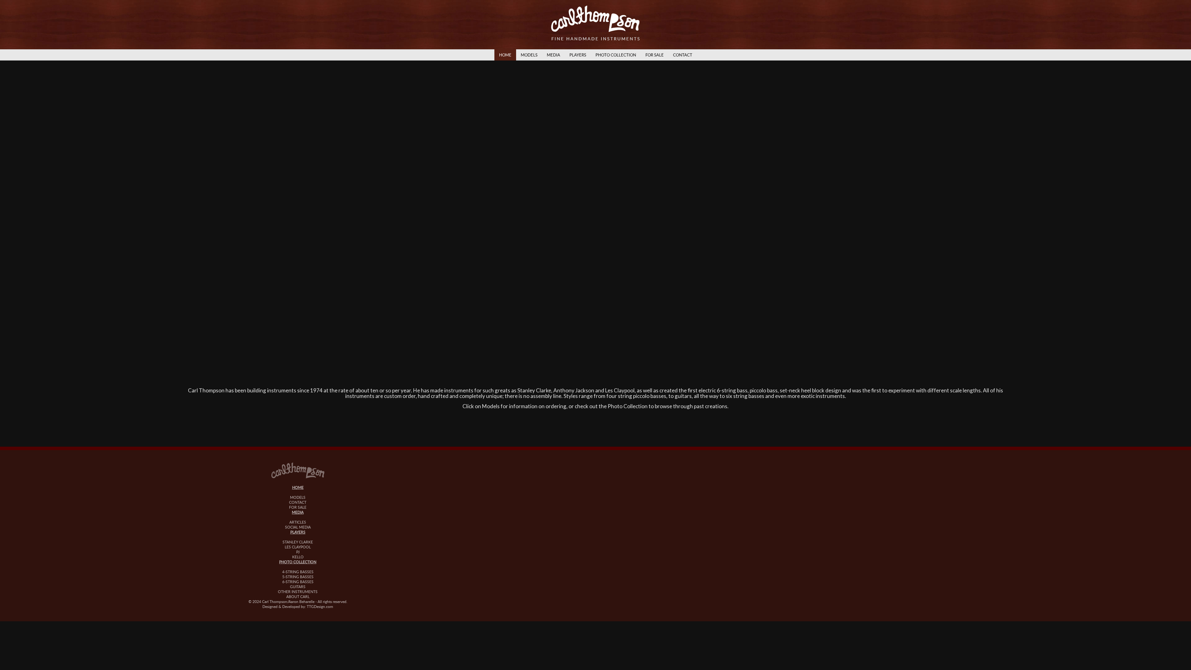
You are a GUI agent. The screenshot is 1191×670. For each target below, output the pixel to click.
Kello (298, 556)
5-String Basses (298, 576)
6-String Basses (298, 581)
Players (577, 55)
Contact (682, 55)
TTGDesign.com (320, 606)
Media (553, 55)
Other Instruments (298, 591)
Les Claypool (298, 546)
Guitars (298, 586)
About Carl (298, 596)
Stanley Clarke (298, 541)
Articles (297, 522)
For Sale (654, 55)
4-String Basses (298, 571)
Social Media (298, 527)
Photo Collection (616, 55)
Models (529, 55)
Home (505, 55)
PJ (298, 551)
